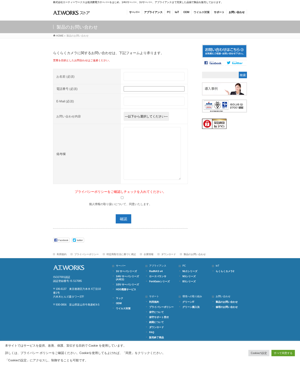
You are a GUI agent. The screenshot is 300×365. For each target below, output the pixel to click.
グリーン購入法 (191, 307)
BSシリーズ (189, 281)
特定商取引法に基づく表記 (121, 254)
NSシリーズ (189, 276)
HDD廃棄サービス (126, 289)
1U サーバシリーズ (126, 271)
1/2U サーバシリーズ (127, 284)
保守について (156, 312)
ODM (119, 303)
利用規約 (62, 254)
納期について (156, 322)
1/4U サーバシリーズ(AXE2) (127, 278)
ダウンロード (168, 254)
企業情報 (148, 254)
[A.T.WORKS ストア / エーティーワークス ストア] (71, 15)
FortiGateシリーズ (159, 281)
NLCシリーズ (189, 271)
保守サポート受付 (159, 317)
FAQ (151, 332)
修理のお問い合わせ (227, 307)
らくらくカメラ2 (225, 271)
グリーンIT (188, 301)
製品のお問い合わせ (195, 254)
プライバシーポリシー (86, 254)
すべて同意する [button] (283, 353)
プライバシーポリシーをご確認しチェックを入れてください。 (120, 191)
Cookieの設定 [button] (259, 353)
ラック (119, 298)
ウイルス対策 (123, 308)
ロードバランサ (157, 276)
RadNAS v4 (156, 271)
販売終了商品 (156, 337)
